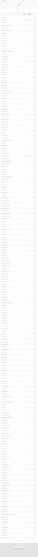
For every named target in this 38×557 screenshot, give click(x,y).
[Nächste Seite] (21, 11)
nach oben (19, 544)
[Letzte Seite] (23, 11)
